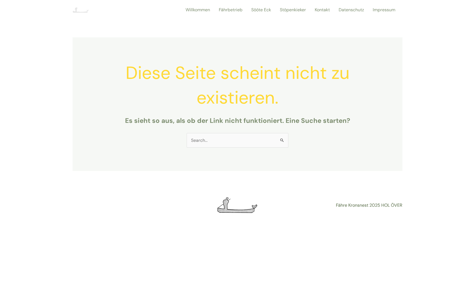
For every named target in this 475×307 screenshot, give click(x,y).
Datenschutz (351, 10)
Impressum (384, 10)
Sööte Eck (261, 10)
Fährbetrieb (230, 10)
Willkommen (198, 10)
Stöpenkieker (293, 10)
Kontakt (322, 10)
